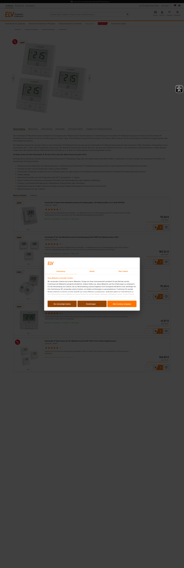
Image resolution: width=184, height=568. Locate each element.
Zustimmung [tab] (60, 271)
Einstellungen (91, 304)
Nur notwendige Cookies (62, 304)
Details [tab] (92, 271)
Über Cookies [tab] (123, 271)
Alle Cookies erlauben (122, 304)
